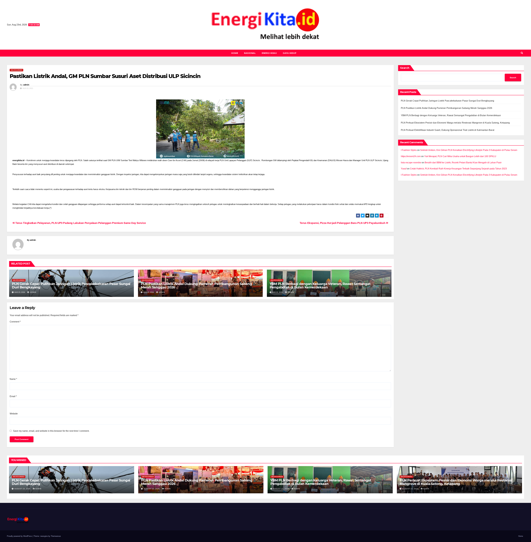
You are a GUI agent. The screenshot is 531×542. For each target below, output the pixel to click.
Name (13, 379)
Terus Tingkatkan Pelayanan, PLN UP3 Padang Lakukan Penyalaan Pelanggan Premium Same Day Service (80, 223)
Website (14, 413)
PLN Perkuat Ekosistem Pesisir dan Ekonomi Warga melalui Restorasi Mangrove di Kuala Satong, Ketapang (455, 123)
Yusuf (403, 168)
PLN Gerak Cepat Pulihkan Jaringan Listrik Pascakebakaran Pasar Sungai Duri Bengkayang (71, 285)
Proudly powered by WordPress (20, 536)
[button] (522, 53)
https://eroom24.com (411, 156)
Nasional (250, 53)
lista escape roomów (411, 162)
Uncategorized (16, 70)
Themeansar (56, 536)
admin (26, 85)
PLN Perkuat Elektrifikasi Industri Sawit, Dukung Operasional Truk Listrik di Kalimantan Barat (447, 130)
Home (234, 53)
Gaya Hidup (289, 53)
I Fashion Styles (409, 150)
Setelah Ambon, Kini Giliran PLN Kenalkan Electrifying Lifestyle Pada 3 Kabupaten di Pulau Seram (468, 150)
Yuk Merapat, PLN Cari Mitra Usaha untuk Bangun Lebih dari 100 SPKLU (460, 156)
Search (404, 67)
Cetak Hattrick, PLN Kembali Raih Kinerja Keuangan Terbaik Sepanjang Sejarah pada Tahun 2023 (458, 168)
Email (13, 396)
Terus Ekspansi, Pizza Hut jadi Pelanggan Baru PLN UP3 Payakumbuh (343, 223)
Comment (15, 321)
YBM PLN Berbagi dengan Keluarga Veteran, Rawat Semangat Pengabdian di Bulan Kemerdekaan (320, 285)
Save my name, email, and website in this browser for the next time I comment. (51, 431)
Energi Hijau (269, 53)
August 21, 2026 (410, 489)
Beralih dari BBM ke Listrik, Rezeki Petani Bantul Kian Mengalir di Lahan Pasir (463, 162)
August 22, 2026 (152, 489)
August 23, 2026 (22, 489)
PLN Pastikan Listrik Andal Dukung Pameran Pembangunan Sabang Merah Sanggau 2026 (196, 285)
